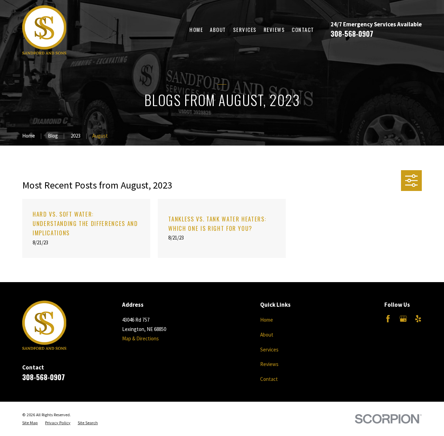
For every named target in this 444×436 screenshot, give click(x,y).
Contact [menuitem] (303, 29)
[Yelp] (418, 318)
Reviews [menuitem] (274, 29)
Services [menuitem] (245, 29)
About (266, 334)
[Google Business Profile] (403, 318)
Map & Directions (140, 338)
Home (266, 319)
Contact (269, 379)
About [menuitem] (218, 29)
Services (269, 349)
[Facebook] (388, 318)
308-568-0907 (352, 33)
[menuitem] (30, 423)
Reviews (269, 364)
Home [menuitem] (196, 29)
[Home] (44, 29)
